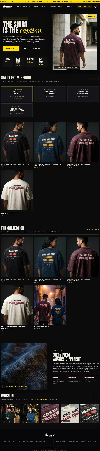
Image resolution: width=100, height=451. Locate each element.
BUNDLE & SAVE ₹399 (84, 6)
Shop (19, 6)
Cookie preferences (88, 441)
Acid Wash (44, 6)
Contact (68, 6)
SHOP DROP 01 (11, 48)
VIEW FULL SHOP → (93, 229)
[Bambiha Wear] (7, 6)
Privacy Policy (41, 441)
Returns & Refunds (26, 441)
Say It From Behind (30, 6)
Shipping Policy (10, 441)
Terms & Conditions (58, 441)
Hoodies (53, 6)
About (60, 6)
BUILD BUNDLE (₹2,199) (32, 48)
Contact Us (73, 441)
